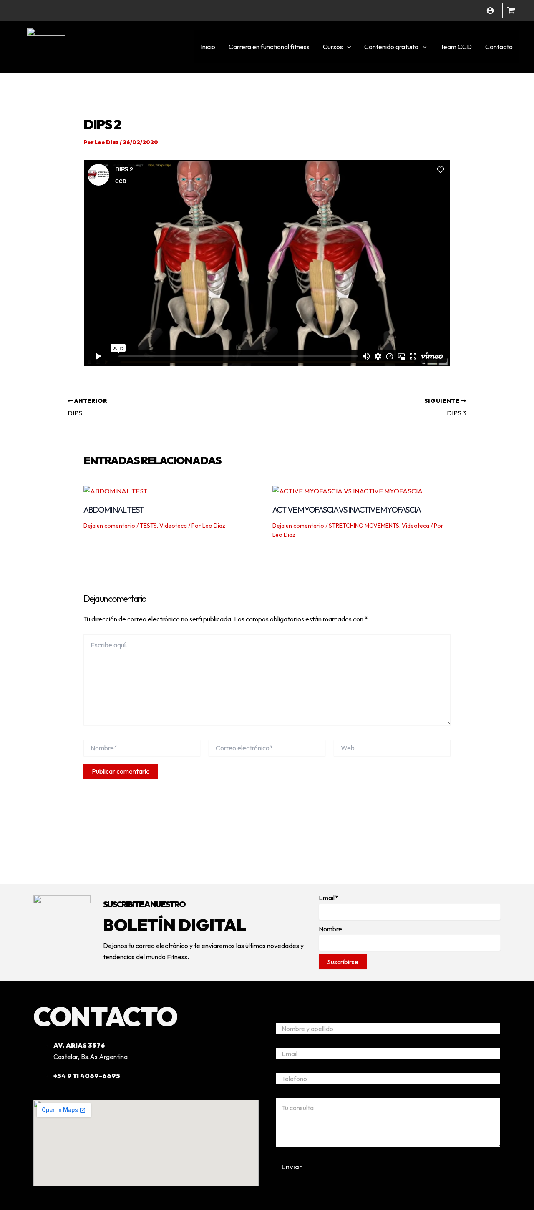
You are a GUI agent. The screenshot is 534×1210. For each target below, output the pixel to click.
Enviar (292, 1166)
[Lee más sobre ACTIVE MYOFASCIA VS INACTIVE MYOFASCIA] (347, 490)
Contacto (499, 47)
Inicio (208, 47)
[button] (347, 46)
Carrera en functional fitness (269, 47)
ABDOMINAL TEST (113, 509)
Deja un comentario (109, 525)
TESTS (148, 525)
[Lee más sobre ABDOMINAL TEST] (115, 490)
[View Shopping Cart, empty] (510, 10)
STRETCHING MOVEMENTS (364, 525)
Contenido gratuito (391, 47)
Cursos (333, 47)
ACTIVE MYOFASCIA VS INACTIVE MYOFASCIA (346, 509)
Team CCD (456, 47)
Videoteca (173, 525)
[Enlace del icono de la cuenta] (490, 10)
